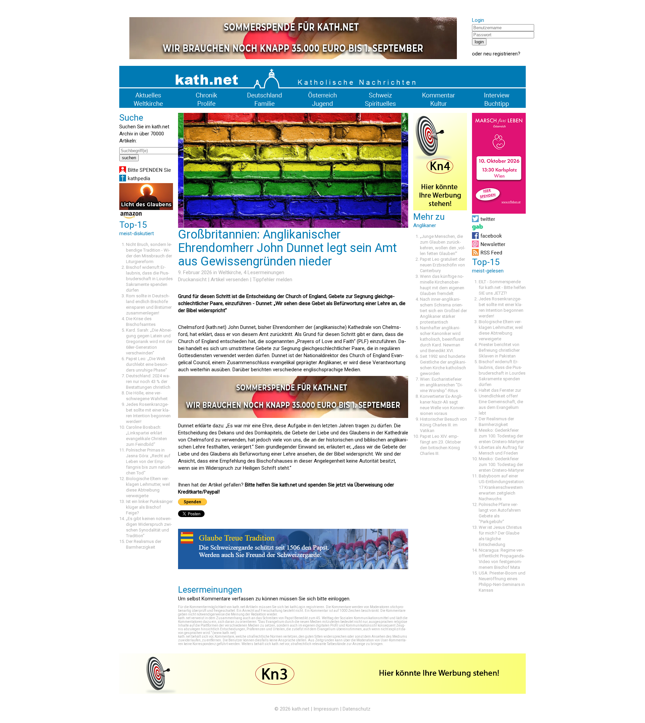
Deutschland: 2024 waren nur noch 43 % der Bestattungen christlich (148, 381)
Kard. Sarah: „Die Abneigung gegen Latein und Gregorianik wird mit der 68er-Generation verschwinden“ (149, 341)
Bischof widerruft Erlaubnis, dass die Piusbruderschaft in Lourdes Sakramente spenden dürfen (149, 279)
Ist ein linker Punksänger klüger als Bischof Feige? (149, 507)
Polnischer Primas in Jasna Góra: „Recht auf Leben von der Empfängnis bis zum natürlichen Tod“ (148, 461)
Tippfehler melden (272, 280)
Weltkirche (229, 272)
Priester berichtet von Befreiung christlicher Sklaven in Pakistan (499, 350)
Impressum (326, 709)
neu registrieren (500, 54)
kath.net (300, 709)
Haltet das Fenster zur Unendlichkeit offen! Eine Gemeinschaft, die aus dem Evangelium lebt (501, 402)
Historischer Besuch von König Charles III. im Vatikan (443, 425)
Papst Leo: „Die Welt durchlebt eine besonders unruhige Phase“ (147, 364)
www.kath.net (224, 633)
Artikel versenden (230, 280)
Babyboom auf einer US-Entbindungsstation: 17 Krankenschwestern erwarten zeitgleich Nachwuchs (502, 487)
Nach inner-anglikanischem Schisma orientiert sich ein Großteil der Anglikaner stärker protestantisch (443, 311)
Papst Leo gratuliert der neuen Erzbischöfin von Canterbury (442, 265)
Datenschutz (357, 709)
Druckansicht (192, 280)
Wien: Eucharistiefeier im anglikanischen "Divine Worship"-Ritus (441, 385)
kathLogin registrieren (307, 607)
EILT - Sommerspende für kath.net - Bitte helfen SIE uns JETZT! (502, 287)
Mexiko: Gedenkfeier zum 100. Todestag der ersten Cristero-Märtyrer (501, 436)
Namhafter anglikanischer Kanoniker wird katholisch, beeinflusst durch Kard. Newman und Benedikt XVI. (442, 339)
